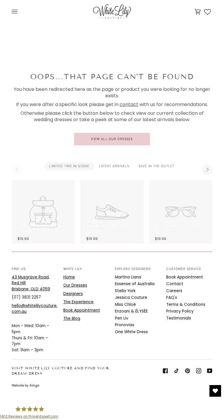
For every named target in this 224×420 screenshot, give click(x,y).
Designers (73, 294)
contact (129, 104)
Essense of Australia (135, 284)
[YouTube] (209, 370)
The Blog (71, 318)
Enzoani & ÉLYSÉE (131, 311)
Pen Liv (121, 318)
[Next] (207, 169)
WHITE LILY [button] (73, 269)
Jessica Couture (131, 297)
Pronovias (124, 325)
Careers (174, 291)
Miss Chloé (125, 304)
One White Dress (131, 332)
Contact (174, 284)
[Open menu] (20, 11)
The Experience (78, 302)
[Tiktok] (176, 370)
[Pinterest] (187, 370)
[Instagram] (198, 370)
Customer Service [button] (183, 269)
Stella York (125, 291)
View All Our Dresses (112, 139)
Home (69, 277)
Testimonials (178, 318)
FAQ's (171, 297)
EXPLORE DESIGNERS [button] (133, 269)
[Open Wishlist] (215, 391)
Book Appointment (81, 310)
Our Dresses (75, 285)
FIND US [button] (19, 269)
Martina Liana (128, 277)
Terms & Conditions (185, 304)
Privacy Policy (180, 311)
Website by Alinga (25, 385)
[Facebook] (165, 370)
